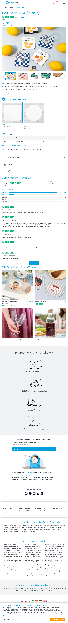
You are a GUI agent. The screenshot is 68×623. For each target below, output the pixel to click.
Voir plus (33, 263)
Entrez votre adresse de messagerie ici (24, 442)
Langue (50, 181)
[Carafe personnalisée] (50, 323)
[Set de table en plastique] (17, 285)
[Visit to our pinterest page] (30, 493)
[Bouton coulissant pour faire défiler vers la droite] (62, 76)
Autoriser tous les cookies (57, 619)
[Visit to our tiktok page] (42, 493)
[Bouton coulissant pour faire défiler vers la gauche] (5, 76)
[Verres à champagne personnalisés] (17, 323)
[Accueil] (2, 7)
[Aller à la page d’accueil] (12, 2)
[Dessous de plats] (50, 285)
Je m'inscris (17, 449)
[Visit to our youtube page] (34, 493)
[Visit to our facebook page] (26, 493)
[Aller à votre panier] (64, 2)
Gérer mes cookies (8, 619)
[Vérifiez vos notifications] (60, 2)
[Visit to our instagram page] (38, 493)
